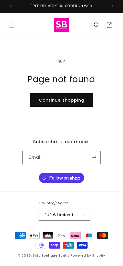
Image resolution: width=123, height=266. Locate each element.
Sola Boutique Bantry (51, 255)
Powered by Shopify (88, 255)
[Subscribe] (94, 157)
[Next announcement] (112, 6)
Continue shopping (61, 100)
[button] (11, 25)
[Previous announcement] (10, 6)
